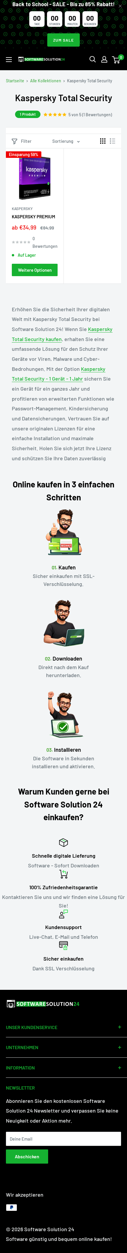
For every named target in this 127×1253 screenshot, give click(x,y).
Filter (26, 141)
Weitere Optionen (35, 270)
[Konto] (104, 59)
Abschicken (27, 1156)
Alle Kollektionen (45, 80)
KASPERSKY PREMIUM (33, 216)
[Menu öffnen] (9, 59)
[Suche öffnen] (92, 59)
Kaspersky (22, 208)
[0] (116, 59)
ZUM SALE (63, 39)
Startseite (15, 80)
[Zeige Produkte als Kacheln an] (102, 141)
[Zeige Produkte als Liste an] (112, 141)
